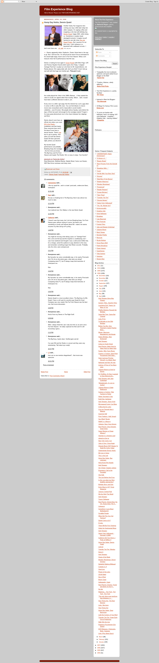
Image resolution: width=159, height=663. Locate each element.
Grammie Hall (102, 414)
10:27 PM (51, 349)
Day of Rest (102, 577)
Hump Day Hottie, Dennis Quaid (57, 22)
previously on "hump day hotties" (54, 159)
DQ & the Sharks (49, 124)
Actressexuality (101, 208)
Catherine (51, 217)
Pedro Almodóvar (102, 245)
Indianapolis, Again (104, 582)
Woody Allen (100, 259)
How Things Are (103, 608)
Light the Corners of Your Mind (107, 615)
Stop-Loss (101, 569)
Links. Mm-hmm (103, 605)
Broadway (100, 216)
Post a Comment (48, 365)
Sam (49, 195)
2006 (99, 648)
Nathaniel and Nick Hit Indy (107, 362)
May (100, 293)
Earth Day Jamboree (104, 399)
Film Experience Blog (58, 9)
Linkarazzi (101, 506)
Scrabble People (103, 513)
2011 (99, 265)
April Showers (102, 341)
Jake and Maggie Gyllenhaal (105, 227)
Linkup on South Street (105, 344)
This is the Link (103, 455)
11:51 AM (51, 191)
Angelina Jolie (101, 211)
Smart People (70, 63)
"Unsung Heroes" (102, 200)
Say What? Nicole (104, 419)
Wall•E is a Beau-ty (104, 421)
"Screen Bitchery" (102, 192)
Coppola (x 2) (102, 567)
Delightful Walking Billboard (107, 564)
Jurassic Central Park (105, 491)
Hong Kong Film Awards (105, 462)
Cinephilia (100, 120)
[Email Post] (70, 172)
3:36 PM (50, 271)
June (100, 291)
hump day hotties (63, 174)
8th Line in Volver (103, 453)
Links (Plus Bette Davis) (106, 633)
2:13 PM (50, 332)
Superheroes (101, 251)
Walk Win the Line (104, 622)
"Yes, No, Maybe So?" (104, 205)
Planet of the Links (104, 572)
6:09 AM (50, 318)
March (101, 637)
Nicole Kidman (101, 240)
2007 (99, 645)
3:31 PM (50, 250)
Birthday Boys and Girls (105, 484)
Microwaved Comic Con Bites (107, 404)
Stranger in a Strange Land (106, 436)
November (102, 278)
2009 (99, 271)
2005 (99, 650)
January (101, 642)
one (60, 132)
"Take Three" (101, 195)
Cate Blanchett (101, 219)
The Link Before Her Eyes (106, 477)
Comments (101, 56)
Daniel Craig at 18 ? (104, 520)
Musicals (99, 237)
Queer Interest (101, 248)
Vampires (100, 256)
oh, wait (60, 48)
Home (66, 372)
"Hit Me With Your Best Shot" (106, 173)
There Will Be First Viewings (107, 525)
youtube (111, 37)
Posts (99, 52)
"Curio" (99, 171)
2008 (99, 273)
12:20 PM (51, 214)
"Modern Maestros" (103, 181)
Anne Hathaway (102, 213)
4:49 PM (50, 308)
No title (100, 589)
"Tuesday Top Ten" (103, 197)
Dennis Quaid (67, 34)
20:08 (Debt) (102, 574)
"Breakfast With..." (102, 168)
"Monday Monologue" (103, 184)
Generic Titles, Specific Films (107, 303)
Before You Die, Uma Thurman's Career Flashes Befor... (107, 328)
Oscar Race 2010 (102, 243)
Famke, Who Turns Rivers (106, 351)
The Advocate (101, 101)
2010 (99, 268)
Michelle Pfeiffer (102, 235)
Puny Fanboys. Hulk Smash (107, 416)
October (101, 281)
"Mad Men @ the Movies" (105, 179)
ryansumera (52, 183)
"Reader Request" (102, 189)
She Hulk (101, 475)
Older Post (87, 372)
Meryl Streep (101, 232)
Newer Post (44, 372)
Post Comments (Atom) (57, 376)
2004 (99, 653)
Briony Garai (102, 579)
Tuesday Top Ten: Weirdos (106, 549)
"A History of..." (101, 158)
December (102, 275)
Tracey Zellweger (103, 499)
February (102, 639)
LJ (49, 352)
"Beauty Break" (101, 161)
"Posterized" (100, 187)
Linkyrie (100, 547)
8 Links (100, 523)
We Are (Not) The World (105, 494)
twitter (105, 37)
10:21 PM (51, 361)
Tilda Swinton (101, 253)
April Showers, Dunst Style (106, 401)
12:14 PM (51, 203)
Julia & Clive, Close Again (106, 443)
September (102, 283)
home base (98, 37)
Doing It (100, 552)
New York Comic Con (105, 441)
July (100, 288)
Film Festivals (101, 221)
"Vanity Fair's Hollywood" (104, 203)
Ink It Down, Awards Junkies (107, 468)
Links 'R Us (102, 319)
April (100, 296)
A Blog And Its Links (104, 407)
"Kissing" (99, 176)
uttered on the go (103, 438)
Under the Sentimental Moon (107, 528)
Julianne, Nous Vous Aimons (107, 424)
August (101, 286)
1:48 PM (50, 230)
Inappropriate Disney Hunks (107, 450)
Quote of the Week (104, 557)
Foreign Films (101, 224)
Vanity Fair (100, 78)
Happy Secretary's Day (105, 396)
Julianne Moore (101, 229)
